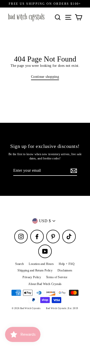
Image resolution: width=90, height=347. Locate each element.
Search (19, 264)
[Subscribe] (73, 171)
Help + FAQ (66, 264)
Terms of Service (56, 277)
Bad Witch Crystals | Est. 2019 (62, 308)
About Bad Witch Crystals (45, 284)
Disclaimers (65, 270)
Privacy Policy (31, 277)
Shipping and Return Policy (35, 270)
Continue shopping (45, 77)
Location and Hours (41, 264)
